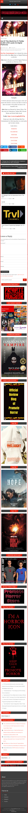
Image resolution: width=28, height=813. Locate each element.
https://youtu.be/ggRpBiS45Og (16, 116)
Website (2, 266)
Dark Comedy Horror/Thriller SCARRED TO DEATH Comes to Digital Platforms (14, 167)
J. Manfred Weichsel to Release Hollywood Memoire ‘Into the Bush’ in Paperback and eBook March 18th (13, 732)
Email (2, 261)
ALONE (3, 202)
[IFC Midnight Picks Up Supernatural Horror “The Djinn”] (13, 184)
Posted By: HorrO (4, 47)
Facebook (6, 797)
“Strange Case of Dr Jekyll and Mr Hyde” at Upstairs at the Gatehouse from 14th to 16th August (13, 162)
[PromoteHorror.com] (14, 13)
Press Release (3, 34)
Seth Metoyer (6, 743)
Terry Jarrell (5, 723)
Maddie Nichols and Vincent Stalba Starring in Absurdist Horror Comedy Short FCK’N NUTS (14, 739)
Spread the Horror (18, 50)
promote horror (12, 50)
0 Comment (13, 47)
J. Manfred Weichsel (7, 730)
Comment (3, 243)
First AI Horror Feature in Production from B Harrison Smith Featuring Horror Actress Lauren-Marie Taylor (14, 726)
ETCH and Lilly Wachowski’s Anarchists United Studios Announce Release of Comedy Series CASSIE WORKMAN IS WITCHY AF (13, 686)
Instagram (6, 799)
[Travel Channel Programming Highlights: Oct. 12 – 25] (13, 214)
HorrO (12, 198)
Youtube (6, 801)
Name (2, 256)
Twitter (5, 794)
